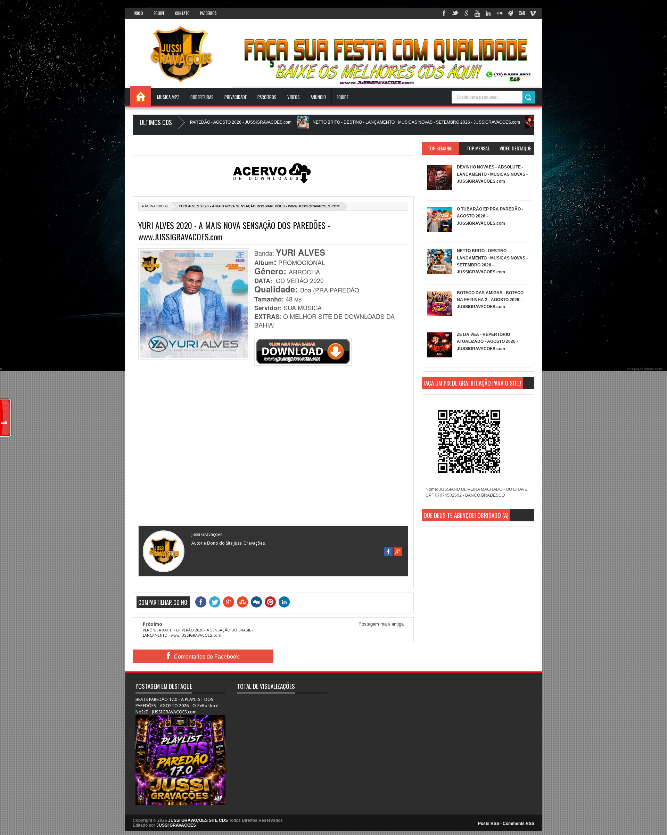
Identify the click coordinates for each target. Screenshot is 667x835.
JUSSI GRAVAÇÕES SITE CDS (198, 820)
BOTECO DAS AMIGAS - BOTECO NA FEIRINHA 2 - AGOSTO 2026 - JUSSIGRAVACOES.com (490, 299)
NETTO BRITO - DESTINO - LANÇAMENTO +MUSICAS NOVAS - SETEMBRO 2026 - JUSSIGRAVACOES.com (384, 122)
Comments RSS (518, 823)
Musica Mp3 (168, 96)
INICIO (138, 13)
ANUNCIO (318, 96)
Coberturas (202, 96)
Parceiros (208, 13)
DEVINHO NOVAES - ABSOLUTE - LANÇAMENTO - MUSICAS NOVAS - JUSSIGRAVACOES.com (492, 174)
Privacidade (235, 96)
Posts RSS (488, 823)
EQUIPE (342, 96)
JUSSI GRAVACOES (176, 825)
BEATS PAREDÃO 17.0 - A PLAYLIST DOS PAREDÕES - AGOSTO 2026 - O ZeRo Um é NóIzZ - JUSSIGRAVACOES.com (177, 705)
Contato (182, 13)
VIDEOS (293, 96)
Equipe (159, 13)
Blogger (361, 132)
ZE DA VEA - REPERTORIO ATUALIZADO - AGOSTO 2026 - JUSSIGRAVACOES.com (487, 341)
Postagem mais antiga (381, 624)
